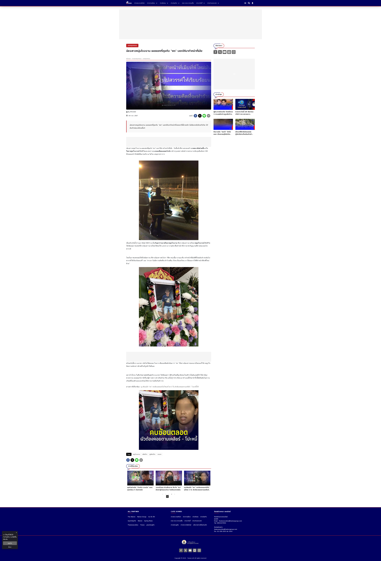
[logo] (129, 3)
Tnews (142, 525)
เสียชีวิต (144, 454)
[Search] (249, 3)
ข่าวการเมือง (187, 517)
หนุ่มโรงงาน (136, 454)
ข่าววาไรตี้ (187, 521)
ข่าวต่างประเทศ (197, 521)
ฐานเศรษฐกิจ (150, 525)
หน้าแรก (128, 59)
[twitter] (200, 116)
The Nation (131, 517)
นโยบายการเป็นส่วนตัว (200, 525)
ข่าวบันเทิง (203, 517)
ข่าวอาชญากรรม (136, 59)
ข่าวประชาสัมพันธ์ (186, 525)
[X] (220, 52)
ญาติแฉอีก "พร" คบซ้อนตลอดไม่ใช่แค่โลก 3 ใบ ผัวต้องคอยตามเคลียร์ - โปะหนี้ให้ (170, 387)
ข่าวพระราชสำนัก (176, 517)
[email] (208, 116)
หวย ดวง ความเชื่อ (177, 521)
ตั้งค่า (10, 547)
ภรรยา (159, 454)
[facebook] (195, 116)
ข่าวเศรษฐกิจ (175, 525)
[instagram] (234, 52)
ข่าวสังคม (195, 517)
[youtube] (224, 52)
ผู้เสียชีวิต (152, 454)
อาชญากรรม (146, 59)
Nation (140, 521)
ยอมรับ (10, 543)
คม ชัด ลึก (151, 517)
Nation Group (141, 517)
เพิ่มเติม (5, 539)
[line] (204, 116)
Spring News (148, 521)
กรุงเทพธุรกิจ (132, 521)
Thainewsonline (133, 525)
